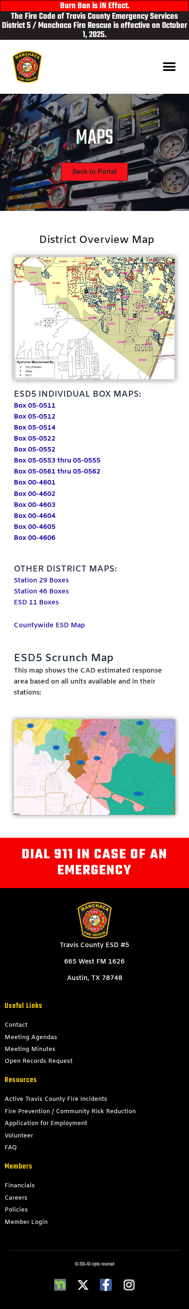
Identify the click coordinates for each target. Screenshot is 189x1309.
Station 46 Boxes (41, 591)
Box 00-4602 (35, 494)
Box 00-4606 (35, 538)
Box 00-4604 (35, 516)
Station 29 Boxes (41, 580)
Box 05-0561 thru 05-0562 (57, 471)
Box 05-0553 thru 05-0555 (57, 460)
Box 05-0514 (35, 427)
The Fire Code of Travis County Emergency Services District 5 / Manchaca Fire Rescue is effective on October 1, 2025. (94, 26)
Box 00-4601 (35, 482)
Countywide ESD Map (49, 625)
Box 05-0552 (35, 449)
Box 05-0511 (35, 405)
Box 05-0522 (35, 438)
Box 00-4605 (35, 527)
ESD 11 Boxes (36, 602)
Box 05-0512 (35, 416)
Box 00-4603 (35, 505)
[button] (169, 67)
